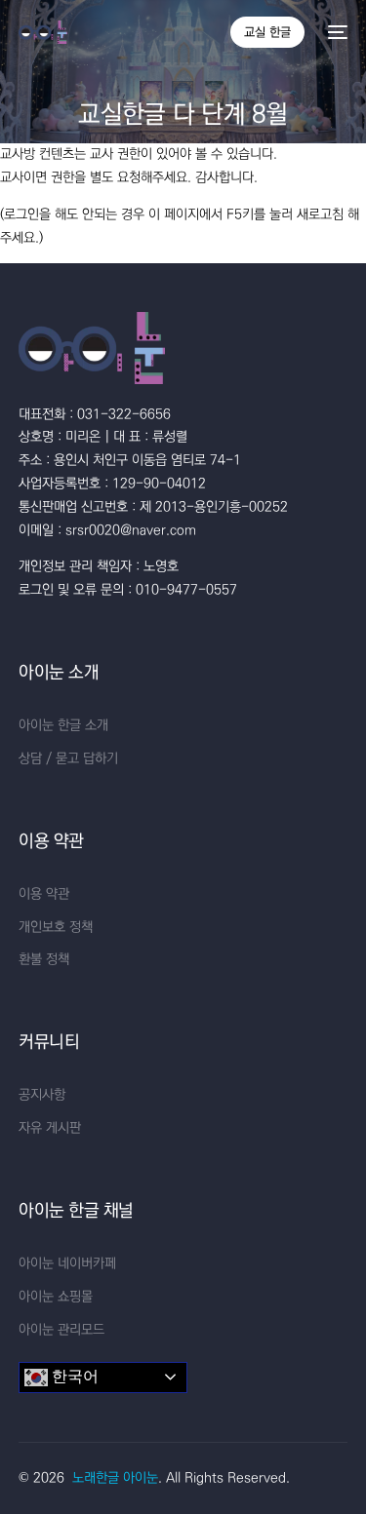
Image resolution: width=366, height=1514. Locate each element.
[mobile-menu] (335, 32)
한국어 (73, 1376)
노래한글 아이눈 (115, 1478)
